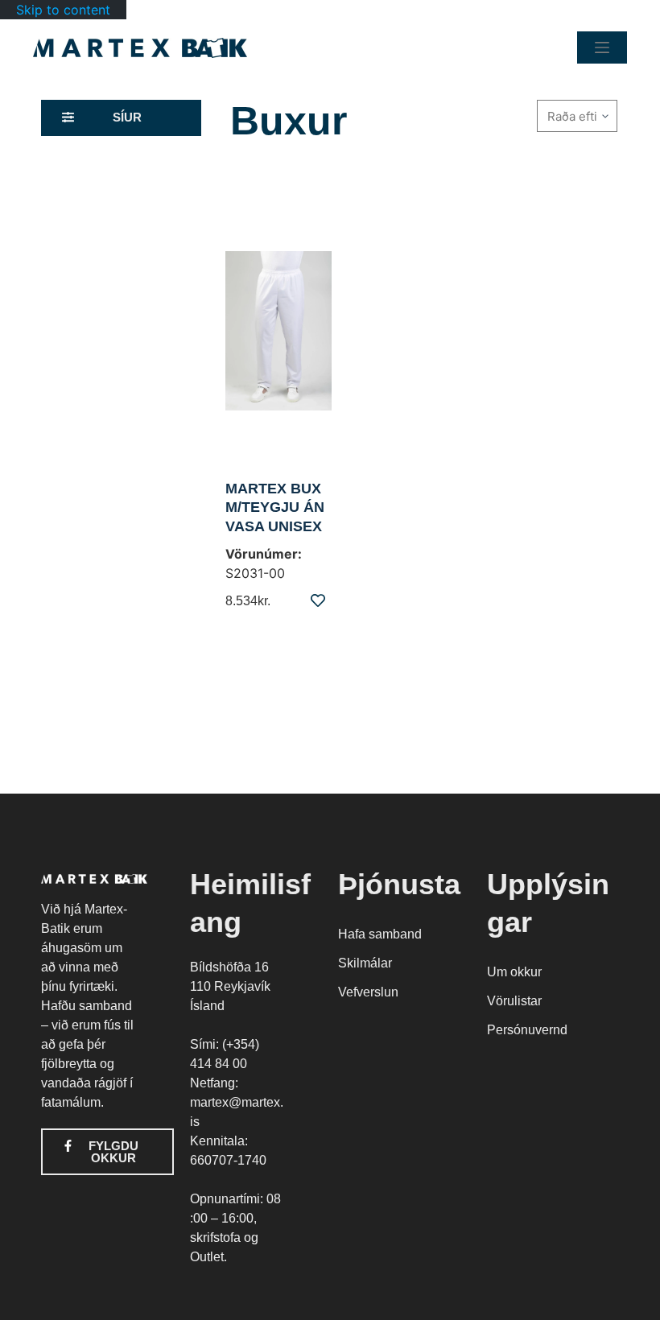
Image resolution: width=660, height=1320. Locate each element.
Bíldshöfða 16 (229, 967)
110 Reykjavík (230, 986)
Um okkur (514, 972)
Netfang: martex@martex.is (236, 1102)
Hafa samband (380, 934)
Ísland (207, 1006)
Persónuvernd (527, 1030)
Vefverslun (368, 992)
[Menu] (602, 47)
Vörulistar (514, 1001)
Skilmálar (365, 963)
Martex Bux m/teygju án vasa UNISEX (274, 507)
